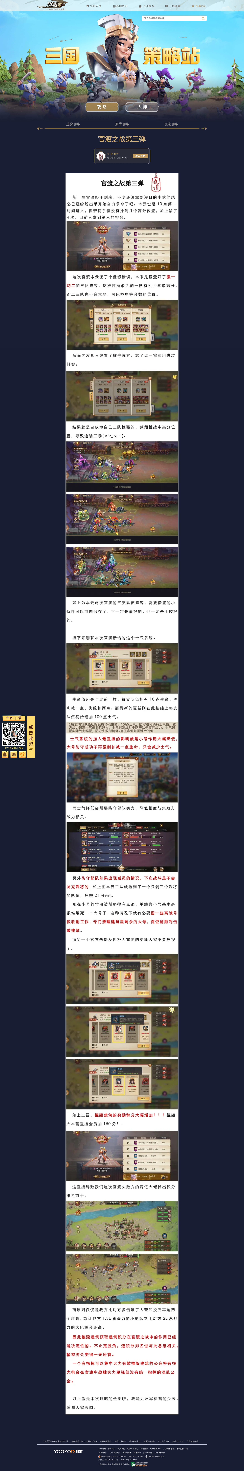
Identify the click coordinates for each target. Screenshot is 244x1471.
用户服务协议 (155, 1449)
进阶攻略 (73, 124)
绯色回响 (137, 1452)
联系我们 (111, 1449)
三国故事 (172, 6)
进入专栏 (140, 156)
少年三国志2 (160, 1452)
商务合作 (144, 1449)
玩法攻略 (171, 124)
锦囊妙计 (199, 6)
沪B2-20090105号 (135, 1456)
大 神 (142, 106)
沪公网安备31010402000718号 (113, 1456)
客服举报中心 (132, 1449)
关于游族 (102, 1449)
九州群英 (146, 6)
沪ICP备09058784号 (156, 1456)
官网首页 (94, 6)
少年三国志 (147, 1452)
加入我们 (121, 1449)
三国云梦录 (126, 1452)
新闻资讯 (120, 6)
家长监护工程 (182, 1449)
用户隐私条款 (168, 1449)
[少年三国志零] (52, 9)
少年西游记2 (115, 1452)
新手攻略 (122, 124)
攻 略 (102, 106)
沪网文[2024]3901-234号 (108, 1460)
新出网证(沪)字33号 (129, 1460)
